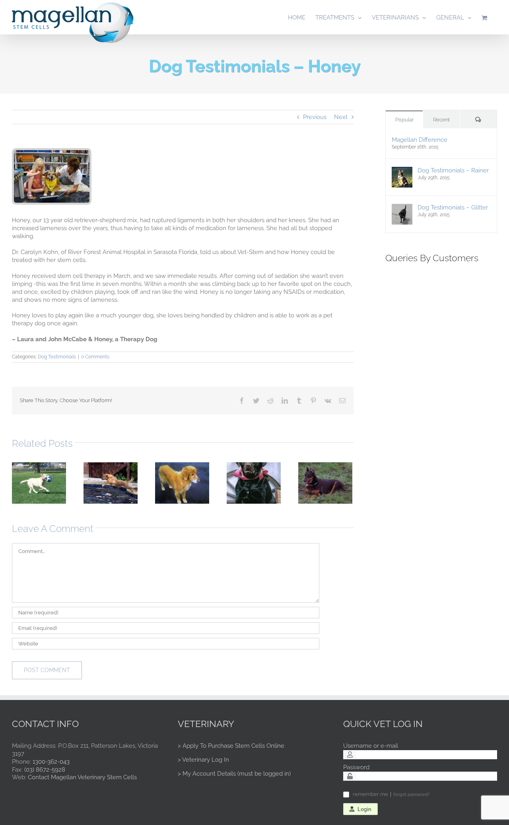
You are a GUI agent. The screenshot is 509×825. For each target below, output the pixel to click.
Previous (314, 117)
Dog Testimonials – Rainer (453, 170)
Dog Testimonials (57, 357)
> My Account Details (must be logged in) (234, 773)
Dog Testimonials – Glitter (453, 207)
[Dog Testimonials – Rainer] (402, 170)
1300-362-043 (51, 761)
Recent (441, 120)
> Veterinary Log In (203, 759)
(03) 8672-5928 (44, 769)
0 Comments (95, 357)
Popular (404, 120)
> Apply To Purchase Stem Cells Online (231, 745)
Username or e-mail (370, 745)
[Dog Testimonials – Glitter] (402, 207)
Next (341, 117)
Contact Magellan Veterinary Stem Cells (82, 777)
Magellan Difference (419, 139)
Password (356, 767)
